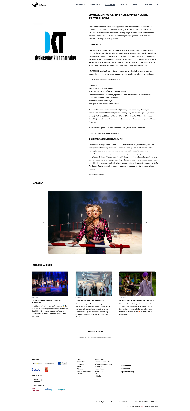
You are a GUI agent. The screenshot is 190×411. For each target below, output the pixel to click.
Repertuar (94, 4)
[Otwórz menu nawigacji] (48, 4)
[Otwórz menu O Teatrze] (140, 4)
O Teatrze (135, 4)
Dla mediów (80, 362)
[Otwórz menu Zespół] (126, 4)
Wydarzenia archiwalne (103, 364)
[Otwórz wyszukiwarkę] (157, 4)
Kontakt (148, 4)
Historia (98, 376)
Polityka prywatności (83, 371)
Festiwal (79, 4)
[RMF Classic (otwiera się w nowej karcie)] (37, 389)
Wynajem (98, 366)
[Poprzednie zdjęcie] (44, 222)
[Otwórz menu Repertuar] (100, 4)
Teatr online (99, 359)
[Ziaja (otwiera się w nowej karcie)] (37, 379)
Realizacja (147, 406)
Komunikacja (99, 369)
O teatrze (80, 369)
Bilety (78, 359)
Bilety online (126, 365)
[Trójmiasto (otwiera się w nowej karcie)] (50, 389)
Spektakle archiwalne (103, 362)
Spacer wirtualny (127, 372)
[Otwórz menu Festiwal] (85, 4)
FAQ (96, 374)
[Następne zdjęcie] (146, 222)
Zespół (121, 4)
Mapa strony (154, 406)
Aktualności (110, 4)
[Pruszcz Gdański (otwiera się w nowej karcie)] (50, 369)
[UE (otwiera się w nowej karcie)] (63, 363)
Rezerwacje (125, 368)
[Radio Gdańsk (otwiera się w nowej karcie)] (63, 389)
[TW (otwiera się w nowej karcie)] (37, 363)
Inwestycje (80, 364)
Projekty (79, 374)
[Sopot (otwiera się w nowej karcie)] (37, 369)
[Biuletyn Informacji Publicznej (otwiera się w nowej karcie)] (142, 407)
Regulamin (99, 371)
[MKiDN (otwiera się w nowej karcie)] (50, 363)
